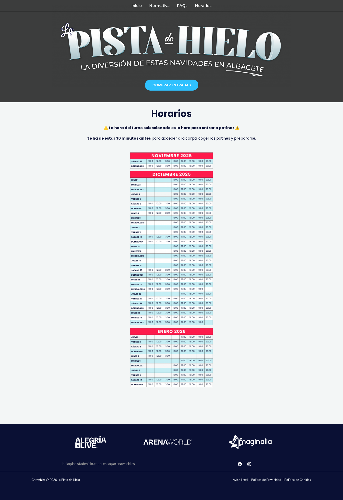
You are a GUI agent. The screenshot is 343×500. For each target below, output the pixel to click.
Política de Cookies (297, 480)
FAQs (182, 6)
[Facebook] (240, 464)
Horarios (203, 6)
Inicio (137, 6)
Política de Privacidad (266, 480)
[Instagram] (249, 464)
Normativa (159, 6)
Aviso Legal (240, 480)
